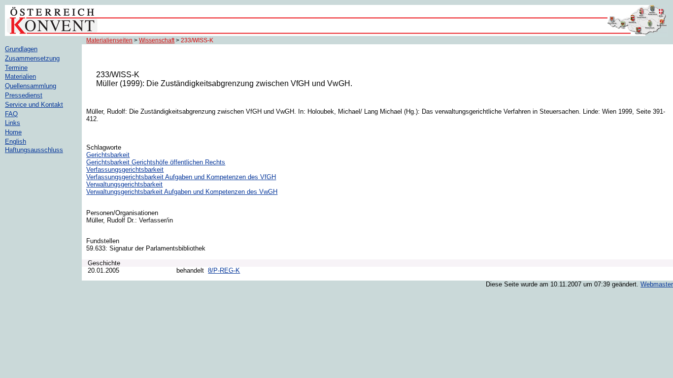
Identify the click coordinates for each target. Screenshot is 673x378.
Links (12, 122)
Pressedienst (23, 95)
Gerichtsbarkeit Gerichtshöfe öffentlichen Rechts (155, 162)
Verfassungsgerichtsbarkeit (125, 169)
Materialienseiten (109, 40)
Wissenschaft (156, 40)
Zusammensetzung (32, 58)
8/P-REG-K (224, 270)
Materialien (20, 76)
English (15, 141)
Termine (16, 67)
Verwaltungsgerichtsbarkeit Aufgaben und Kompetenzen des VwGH (181, 191)
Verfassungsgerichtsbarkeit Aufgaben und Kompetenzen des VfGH (181, 177)
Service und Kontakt (34, 104)
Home (13, 132)
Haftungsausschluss (34, 150)
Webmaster (656, 284)
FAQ (11, 114)
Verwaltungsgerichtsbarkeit (124, 184)
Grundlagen (21, 49)
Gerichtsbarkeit (108, 154)
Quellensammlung (30, 86)
